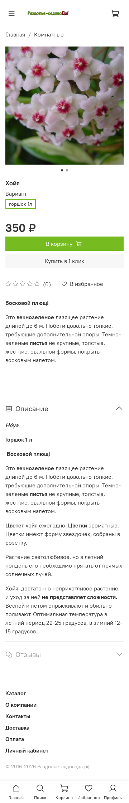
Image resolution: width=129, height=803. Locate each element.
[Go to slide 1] (62, 170)
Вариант (16, 193)
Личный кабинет (26, 750)
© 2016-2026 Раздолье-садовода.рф (48, 766)
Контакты (17, 716)
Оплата (14, 739)
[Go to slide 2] (67, 170)
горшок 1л (20, 204)
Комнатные (49, 34)
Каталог (15, 693)
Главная (15, 34)
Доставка (17, 727)
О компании (21, 704)
